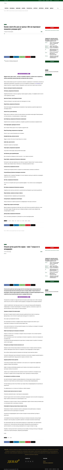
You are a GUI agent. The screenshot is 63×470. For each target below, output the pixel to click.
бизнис (10, 220)
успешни (29, 220)
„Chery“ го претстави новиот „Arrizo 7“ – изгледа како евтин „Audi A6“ (54, 43)
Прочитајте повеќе (48, 74)
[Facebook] (54, 0)
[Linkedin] (57, 0)
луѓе (15, 220)
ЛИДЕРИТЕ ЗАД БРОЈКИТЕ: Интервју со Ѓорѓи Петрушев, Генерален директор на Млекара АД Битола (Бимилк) (52, 40)
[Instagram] (55, 0)
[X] (58, 0)
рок (20, 220)
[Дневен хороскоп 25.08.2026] (52, 67)
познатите (18, 220)
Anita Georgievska (10, 31)
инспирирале (38, 83)
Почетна (5, 10)
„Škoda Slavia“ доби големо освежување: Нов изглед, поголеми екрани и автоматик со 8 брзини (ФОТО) (54, 57)
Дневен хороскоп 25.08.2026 (51, 71)
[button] (58, 8)
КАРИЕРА (8, 10)
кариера (13, 220)
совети (23, 220)
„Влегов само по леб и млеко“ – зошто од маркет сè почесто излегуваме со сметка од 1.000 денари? (54, 46)
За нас (44, 461)
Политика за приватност (48, 462)
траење (26, 220)
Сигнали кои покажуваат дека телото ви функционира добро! (54, 53)
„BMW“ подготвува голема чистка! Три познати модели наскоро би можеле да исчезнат (54, 50)
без (7, 220)
